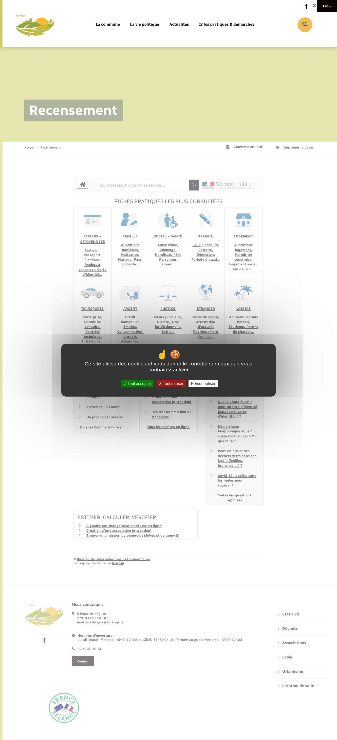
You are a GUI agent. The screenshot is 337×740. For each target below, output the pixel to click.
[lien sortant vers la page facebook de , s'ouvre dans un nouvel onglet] (306, 7)
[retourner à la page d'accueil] (35, 24)
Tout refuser (172, 383)
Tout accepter (139, 383)
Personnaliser (203, 383)
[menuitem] (108, 24)
